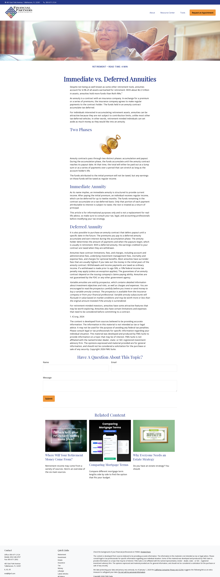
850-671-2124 (51, 2)
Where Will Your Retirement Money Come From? (64, 457)
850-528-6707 (15, 557)
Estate (60, 560)
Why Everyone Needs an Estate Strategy (149, 457)
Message (47, 377)
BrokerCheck (146, 552)
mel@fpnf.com (9, 573)
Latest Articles (63, 574)
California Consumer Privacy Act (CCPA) (169, 570)
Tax (59, 565)
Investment (62, 557)
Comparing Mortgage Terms (108, 465)
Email (114, 362)
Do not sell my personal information (131, 572)
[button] (152, 12)
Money (60, 568)
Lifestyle (61, 571)
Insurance (61, 563)
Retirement (62, 554)
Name (46, 362)
